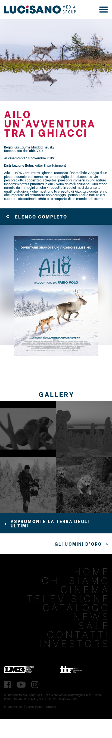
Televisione (68, 598)
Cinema (85, 589)
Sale (94, 624)
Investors (74, 642)
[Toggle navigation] (103, 9)
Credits (51, 706)
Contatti (78, 633)
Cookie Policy (34, 706)
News (91, 615)
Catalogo (76, 607)
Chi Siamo (76, 580)
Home (92, 571)
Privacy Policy (13, 706)
